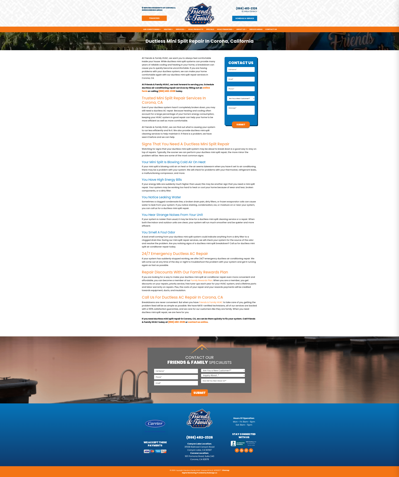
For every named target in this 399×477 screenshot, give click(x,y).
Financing (154, 18)
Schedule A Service (244, 18)
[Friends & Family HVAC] (200, 13)
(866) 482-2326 (246, 8)
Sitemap (225, 470)
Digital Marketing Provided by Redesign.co (199, 473)
